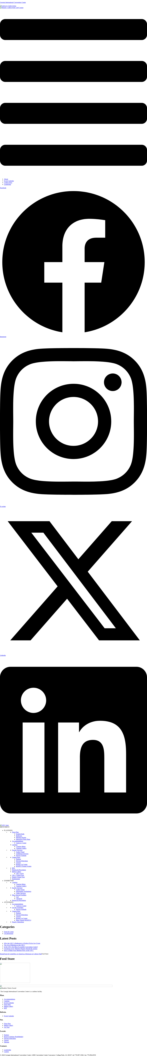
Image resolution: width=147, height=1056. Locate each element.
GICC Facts (20, 873)
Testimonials (16, 879)
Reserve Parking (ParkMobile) (13, 1037)
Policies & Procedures (19, 870)
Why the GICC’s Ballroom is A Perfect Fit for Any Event (22, 943)
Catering (14, 845)
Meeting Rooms (21, 837)
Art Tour (7, 1027)
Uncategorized (8, 933)
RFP (13, 868)
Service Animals (21, 855)
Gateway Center (21, 843)
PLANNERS (8, 830)
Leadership (7, 184)
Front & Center (9, 932)
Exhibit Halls (20, 834)
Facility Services (17, 850)
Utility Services (21, 893)
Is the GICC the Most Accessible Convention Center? (21, 947)
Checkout (19, 898)
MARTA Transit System (23, 866)
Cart (17, 897)
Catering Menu (21, 846)
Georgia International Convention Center (13, 2)
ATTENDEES (8, 902)
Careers (6, 1052)
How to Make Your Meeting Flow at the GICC (19, 950)
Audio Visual (20, 852)
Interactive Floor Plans (23, 839)
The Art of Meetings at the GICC (14, 945)
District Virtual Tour (18, 877)
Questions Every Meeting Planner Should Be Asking (20, 949)
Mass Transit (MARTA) (23, 920)
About (6, 179)
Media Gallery (16, 872)
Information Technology (23, 891)
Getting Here (8, 182)
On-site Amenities (17, 907)
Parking (18, 859)
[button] (73, 93)
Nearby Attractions (18, 922)
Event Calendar (9, 181)
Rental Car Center (21, 864)
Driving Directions (22, 861)
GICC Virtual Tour (18, 875)
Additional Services (22, 854)
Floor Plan (15, 832)
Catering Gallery (21, 848)
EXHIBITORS (9, 880)
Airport (18, 863)
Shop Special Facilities (19, 895)
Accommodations (17, 841)
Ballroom (19, 836)
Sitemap (6, 1042)
